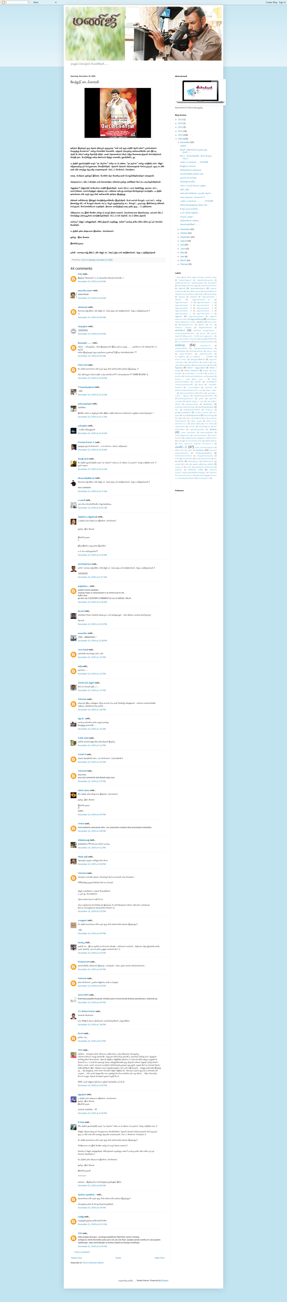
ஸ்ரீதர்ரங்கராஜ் (83, 840)
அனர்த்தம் (193, 297)
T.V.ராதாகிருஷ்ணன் (86, 387)
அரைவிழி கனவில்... (188, 181)
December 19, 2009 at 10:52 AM (92, 508)
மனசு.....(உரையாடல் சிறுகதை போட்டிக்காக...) (196, 443)
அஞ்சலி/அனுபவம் (185, 280)
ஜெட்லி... (81, 718)
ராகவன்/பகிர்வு (187, 458)
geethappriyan (85, 564)
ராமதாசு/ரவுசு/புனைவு (203, 458)
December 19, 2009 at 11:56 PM (92, 1113)
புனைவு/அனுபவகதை (182, 435)
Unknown (82, 699)
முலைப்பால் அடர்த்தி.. (188, 178)
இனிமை (201, 325)
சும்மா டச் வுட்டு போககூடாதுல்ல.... (193, 185)
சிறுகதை (179, 367)
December (185, 142)
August (183, 241)
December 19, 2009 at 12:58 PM (92, 641)
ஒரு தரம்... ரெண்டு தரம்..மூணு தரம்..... (200, 336)
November (185, 229)
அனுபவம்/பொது (196, 319)
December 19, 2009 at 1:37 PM (92, 690)
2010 (180, 135)
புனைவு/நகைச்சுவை (200, 435)
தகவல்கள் (209, 387)
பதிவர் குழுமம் (196, 421)
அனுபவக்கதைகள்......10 (201, 299)
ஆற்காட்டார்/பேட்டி (190, 322)
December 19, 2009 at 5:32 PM (92, 911)
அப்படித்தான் (212, 283)
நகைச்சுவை (207, 404)
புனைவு (213, 429)
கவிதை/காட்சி (205, 345)
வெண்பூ (81, 942)
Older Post (159, 1258)
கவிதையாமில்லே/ (181, 348)
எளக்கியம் (180, 330)
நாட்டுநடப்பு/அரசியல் (182, 412)
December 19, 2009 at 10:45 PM (92, 1085)
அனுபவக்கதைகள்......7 (204, 308)
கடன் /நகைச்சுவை (184, 342)
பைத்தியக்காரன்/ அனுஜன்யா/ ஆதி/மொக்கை (201, 438)
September (185, 237)
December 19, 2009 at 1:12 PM (92, 674)
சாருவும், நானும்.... (187, 217)
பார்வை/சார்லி (180, 426)
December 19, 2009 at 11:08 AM (92, 602)
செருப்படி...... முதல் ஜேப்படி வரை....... (190, 379)
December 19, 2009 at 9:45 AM (92, 356)
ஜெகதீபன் (82, 1094)
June (182, 249)
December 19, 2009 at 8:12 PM (92, 1041)
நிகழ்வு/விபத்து (208, 415)
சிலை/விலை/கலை (200, 365)
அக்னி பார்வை (84, 790)
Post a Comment (82, 1252)
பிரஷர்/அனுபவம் (204, 426)
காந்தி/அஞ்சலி (180, 351)
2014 (180, 119)
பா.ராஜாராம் (82, 920)
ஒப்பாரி (202, 333)
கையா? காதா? (181, 359)
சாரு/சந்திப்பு (187, 365)
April (182, 256)
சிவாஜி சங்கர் (83, 459)
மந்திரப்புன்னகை (211, 441)
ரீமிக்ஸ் (181, 461)
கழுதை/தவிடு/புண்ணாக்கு (203, 348)
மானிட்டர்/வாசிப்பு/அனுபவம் (204, 447)
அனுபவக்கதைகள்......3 (205, 302)
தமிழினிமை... (83, 586)
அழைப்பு (201, 294)
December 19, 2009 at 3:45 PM (92, 814)
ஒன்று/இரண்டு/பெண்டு (209, 339)
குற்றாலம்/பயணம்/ (206, 354)
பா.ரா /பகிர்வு (209, 424)
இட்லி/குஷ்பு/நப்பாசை (186, 325)
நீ (182, 418)
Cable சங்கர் (83, 738)
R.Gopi (81, 1122)
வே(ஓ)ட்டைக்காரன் (187, 166)
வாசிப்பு (188, 467)
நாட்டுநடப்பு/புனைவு (202, 412)
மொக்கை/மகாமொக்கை (183, 456)
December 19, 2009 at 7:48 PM (92, 1024)
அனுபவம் (178, 316)
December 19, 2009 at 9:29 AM (92, 298)
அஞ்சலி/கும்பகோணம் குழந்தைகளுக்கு (189, 283)
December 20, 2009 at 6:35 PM (92, 1208)
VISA (80, 1050)
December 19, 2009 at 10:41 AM (92, 469)
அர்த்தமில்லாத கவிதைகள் (190, 170)
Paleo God (83, 365)
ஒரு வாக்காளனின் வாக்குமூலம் (186, 339)
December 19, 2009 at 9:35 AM (92, 317)
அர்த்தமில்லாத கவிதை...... (190, 220)
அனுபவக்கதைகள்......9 (204, 311)
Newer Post (76, 1258)
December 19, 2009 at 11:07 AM (92, 577)
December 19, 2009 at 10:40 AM (92, 450)
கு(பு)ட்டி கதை (212, 351)
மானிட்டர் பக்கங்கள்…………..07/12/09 (196, 201)
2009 (180, 139)
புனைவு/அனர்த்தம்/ (206, 432)
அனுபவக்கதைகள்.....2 (205, 313)
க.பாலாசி (81, 500)
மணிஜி (83, 260)
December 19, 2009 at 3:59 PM (92, 831)
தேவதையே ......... (85, 343)
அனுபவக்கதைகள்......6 (183, 308)
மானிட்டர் (181, 447)
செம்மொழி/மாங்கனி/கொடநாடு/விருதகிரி (199, 376)
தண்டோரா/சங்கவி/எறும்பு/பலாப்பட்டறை (188, 390)
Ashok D (82, 754)
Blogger (164, 1280)
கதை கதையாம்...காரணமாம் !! (192, 197)
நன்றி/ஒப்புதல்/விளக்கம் (192, 410)
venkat (81, 823)
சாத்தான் (205, 362)
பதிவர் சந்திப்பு (196, 424)
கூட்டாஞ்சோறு (180, 357)
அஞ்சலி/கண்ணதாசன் (205, 280)
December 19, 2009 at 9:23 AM (92, 281)
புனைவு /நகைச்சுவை (188, 432)
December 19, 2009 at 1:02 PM (92, 657)
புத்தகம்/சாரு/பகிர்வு (197, 429)
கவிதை (180, 345)
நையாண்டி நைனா (85, 290)
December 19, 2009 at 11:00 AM (92, 555)
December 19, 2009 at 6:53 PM (92, 986)
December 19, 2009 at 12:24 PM (92, 624)
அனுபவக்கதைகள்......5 (204, 305)
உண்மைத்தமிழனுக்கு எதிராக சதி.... (194, 205)
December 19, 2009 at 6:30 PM (92, 969)
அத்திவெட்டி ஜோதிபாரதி (87, 517)
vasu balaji (83, 650)
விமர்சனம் (178, 470)
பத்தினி (183, 146)
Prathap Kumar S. (86, 442)
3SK (80, 1233)
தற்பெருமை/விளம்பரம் (187, 393)
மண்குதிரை (83, 426)
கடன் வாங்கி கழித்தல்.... (190, 213)
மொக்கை (200, 450)
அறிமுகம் (182, 297)
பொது (180, 441)
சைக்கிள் (197, 382)
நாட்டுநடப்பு (209, 410)
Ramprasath (84, 962)
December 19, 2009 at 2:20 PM (92, 762)
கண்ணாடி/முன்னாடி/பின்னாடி (204, 342)
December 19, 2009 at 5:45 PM (92, 933)
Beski (80, 1033)
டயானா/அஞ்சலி (193, 387)
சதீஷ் (80, 666)
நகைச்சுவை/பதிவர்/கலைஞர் (185, 407)
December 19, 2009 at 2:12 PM (92, 745)
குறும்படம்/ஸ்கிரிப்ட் (186, 354)
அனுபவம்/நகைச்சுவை (196, 316)
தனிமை (201, 393)
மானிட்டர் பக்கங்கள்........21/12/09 (194, 162)
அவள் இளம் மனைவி (193, 291)
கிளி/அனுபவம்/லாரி (196, 351)
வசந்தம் (178, 464)
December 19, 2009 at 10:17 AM (92, 417)
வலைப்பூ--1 (179, 467)
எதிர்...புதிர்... (185, 189)
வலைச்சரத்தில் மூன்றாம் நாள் (192, 174)
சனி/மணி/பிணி (193, 362)
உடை (211, 325)
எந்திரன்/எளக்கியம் (205, 327)
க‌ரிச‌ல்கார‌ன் (83, 307)
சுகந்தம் (205, 370)
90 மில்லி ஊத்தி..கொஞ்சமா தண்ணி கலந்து (200, 277)
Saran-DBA (83, 995)
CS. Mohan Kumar (86, 1011)
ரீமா (215, 458)
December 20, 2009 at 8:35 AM (92, 1185)
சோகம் (200, 384)
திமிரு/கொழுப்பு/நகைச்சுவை (203, 396)
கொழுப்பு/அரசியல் (198, 359)
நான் (184, 415)
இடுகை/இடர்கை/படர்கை (208, 322)
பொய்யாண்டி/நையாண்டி (193, 441)
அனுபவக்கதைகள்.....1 (183, 313)
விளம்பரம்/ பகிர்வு (195, 470)
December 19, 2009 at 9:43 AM (92, 334)
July (182, 245)
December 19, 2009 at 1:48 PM (92, 710)
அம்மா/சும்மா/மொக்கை (209, 286)
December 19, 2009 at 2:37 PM (92, 781)
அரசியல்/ (181, 288)
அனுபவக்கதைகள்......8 (183, 311)
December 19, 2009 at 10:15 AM (92, 395)
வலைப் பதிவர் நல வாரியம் (203, 464)
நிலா (176, 418)
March (183, 260)
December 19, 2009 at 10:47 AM (92, 491)
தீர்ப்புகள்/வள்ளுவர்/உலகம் (184, 398)
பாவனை (192, 426)
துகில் (201, 398)
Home (118, 1258)
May (182, 252)
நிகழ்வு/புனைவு (194, 415)
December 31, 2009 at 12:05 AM (92, 1246)
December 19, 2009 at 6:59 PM (92, 1002)
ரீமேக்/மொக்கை (207, 461)
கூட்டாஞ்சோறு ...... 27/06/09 (201, 357)
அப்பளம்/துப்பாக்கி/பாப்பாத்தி (188, 286)
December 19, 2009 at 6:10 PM (92, 953)
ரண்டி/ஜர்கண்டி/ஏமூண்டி (205, 456)
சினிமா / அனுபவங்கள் (196, 368)
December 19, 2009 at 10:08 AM (92, 378)
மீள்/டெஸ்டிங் (179, 450)
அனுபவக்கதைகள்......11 (184, 302)
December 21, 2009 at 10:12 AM (92, 1224)
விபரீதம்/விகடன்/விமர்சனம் (204, 467)
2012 (180, 127)
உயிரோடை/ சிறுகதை (183, 327)
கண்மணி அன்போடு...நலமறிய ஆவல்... (196, 193)
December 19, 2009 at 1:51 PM (92, 729)
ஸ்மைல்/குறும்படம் (203, 478)
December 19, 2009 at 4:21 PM (92, 848)
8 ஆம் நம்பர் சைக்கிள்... (189, 209)
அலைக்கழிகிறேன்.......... (190, 224)
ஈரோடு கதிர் (83, 857)
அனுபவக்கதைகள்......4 (183, 305)
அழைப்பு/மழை (212, 294)
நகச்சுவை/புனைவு (192, 404)
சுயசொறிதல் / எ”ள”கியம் (195, 373)
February (184, 264)
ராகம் (177, 458)
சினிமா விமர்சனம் (191, 370)
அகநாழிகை (83, 326)
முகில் (190, 450)
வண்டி (187, 464)
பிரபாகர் (81, 611)
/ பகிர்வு (178, 277)
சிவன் (212, 365)
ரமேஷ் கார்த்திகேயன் (86, 478)
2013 (180, 123)
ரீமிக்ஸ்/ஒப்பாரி (193, 461)
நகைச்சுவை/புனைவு (205, 407)
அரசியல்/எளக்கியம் (197, 288)
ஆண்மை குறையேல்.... (87, 1194)
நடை (176, 410)
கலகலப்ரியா (83, 633)
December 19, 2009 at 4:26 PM (92, 864)
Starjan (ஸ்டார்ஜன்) (86, 683)
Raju (80, 274)
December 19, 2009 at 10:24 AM (92, 433)
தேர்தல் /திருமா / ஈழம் (194, 401)
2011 (180, 131)
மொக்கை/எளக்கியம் (204, 453)
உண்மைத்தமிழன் (85, 404)
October (184, 233)
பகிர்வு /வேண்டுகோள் (193, 418)
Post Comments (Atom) (93, 1263)
